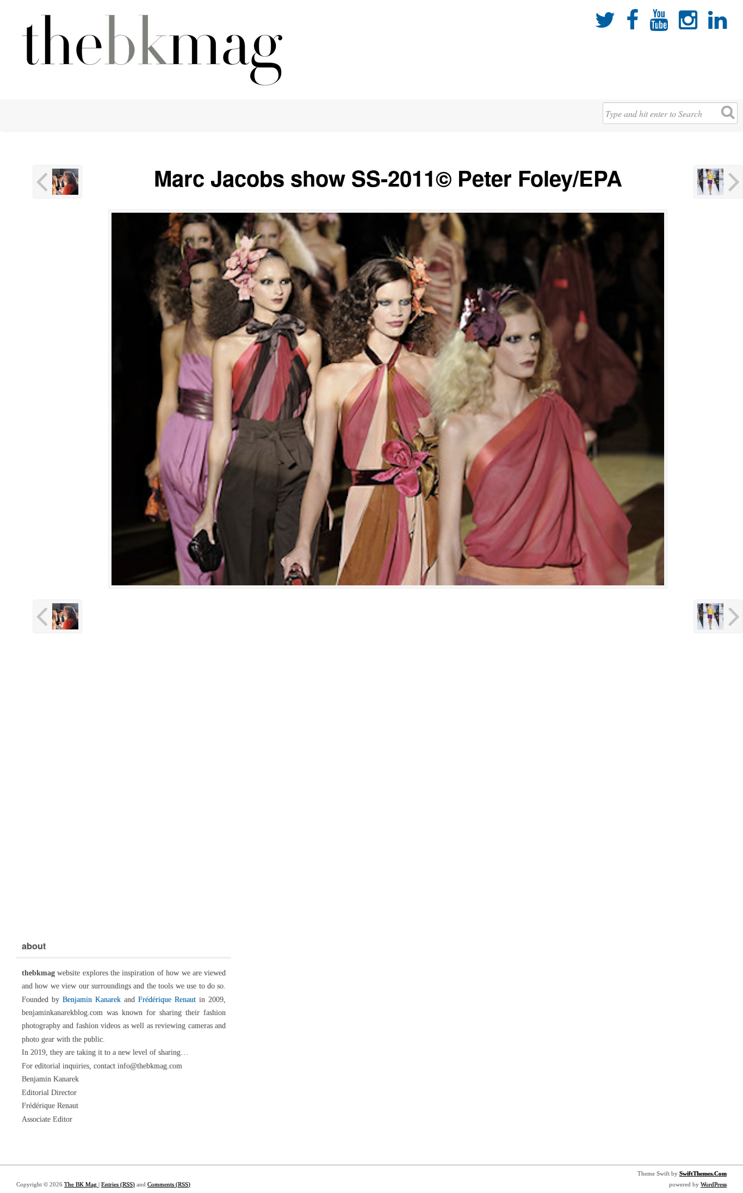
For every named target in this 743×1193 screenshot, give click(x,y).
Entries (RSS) (118, 1184)
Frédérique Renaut (167, 1000)
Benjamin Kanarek (92, 1000)
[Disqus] (388, 784)
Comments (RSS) (168, 1184)
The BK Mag (81, 1184)
